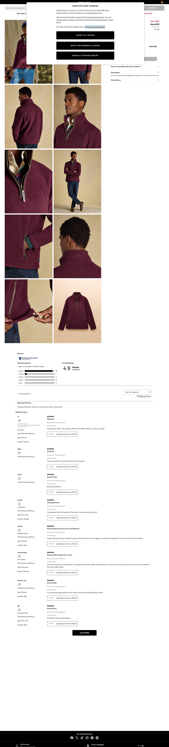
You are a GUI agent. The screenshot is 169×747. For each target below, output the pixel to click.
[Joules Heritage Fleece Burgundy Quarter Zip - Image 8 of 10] (77, 246)
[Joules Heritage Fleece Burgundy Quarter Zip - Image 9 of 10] (28, 311)
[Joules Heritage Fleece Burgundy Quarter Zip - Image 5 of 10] (28, 181)
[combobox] (140, 392)
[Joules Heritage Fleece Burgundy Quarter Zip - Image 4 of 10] (77, 117)
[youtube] (97, 737)
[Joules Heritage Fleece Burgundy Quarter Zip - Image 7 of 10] (28, 246)
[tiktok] (81, 737)
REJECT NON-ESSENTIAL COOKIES (85, 46)
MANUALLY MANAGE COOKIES (85, 56)
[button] (135, 72)
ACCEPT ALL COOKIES (85, 35)
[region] (85, 33)
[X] (76, 737)
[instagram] (87, 737)
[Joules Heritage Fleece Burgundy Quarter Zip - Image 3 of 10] (28, 117)
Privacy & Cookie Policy (95, 27)
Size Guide (153, 46)
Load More (84, 633)
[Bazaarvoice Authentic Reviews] (28, 358)
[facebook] (71, 737)
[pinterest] (92, 737)
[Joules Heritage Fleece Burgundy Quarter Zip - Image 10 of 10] (77, 311)
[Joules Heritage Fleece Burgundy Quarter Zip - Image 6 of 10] (77, 181)
